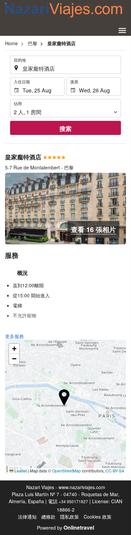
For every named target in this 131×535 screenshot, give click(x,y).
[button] (122, 30)
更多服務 (14, 336)
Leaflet (20, 470)
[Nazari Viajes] (64, 10)
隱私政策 (69, 516)
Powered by (65, 527)
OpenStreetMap (66, 470)
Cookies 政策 (98, 516)
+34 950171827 (73, 501)
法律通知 (27, 516)
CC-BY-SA (114, 470)
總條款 (48, 516)
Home (11, 43)
